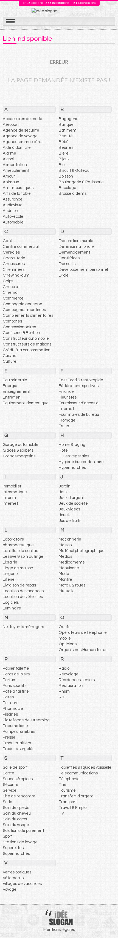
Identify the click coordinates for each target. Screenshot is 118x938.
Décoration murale (76, 241)
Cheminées (13, 270)
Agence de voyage (20, 136)
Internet (10, 503)
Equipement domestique (26, 403)
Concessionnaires (19, 327)
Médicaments (72, 562)
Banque (66, 125)
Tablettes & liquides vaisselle (85, 767)
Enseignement (16, 392)
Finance (66, 392)
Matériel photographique (82, 551)
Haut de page (107, 922)
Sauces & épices (18, 779)
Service (9, 790)
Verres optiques (17, 872)
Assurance (13, 199)
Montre (65, 579)
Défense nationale (76, 247)
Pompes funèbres (19, 732)
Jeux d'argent (72, 498)
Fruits (64, 426)
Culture (9, 361)
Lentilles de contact (21, 551)
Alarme (9, 153)
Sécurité (10, 785)
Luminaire (12, 608)
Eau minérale (15, 380)
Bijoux (64, 159)
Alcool (8, 159)
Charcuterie (14, 258)
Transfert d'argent (76, 796)
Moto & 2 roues (72, 585)
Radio (64, 668)
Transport (68, 802)
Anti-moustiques (18, 188)
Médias (65, 556)
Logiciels (11, 602)
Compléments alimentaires (28, 315)
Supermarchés (16, 854)
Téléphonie (69, 779)
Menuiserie (69, 568)
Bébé (64, 142)
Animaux (11, 182)
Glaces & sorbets (18, 450)
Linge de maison (18, 568)
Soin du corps (15, 819)
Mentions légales (59, 930)
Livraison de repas (19, 585)
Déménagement (74, 252)
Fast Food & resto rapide (81, 380)
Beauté (66, 136)
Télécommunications (78, 773)
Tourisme (67, 790)
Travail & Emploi (73, 808)
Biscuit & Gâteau (74, 171)
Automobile (13, 222)
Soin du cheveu (17, 813)
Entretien (12, 397)
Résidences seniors (77, 680)
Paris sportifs (14, 686)
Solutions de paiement (23, 831)
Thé (62, 785)
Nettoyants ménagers (23, 627)
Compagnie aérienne (22, 304)
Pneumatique (15, 726)
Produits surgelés (18, 749)
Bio (61, 165)
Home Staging (72, 445)
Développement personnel (83, 270)
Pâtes (8, 697)
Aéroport (11, 125)
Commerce (13, 298)
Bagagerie (68, 119)
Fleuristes (68, 397)
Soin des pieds (16, 808)
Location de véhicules (23, 597)
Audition (10, 211)
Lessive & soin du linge (23, 556)
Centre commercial (21, 247)
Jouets (65, 515)
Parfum (9, 680)
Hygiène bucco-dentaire (81, 462)
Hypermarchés (72, 468)
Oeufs (64, 627)
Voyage (9, 889)
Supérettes (13, 848)
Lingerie (10, 574)
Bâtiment (68, 130)
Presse (9, 737)
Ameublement (16, 171)
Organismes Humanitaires (83, 650)
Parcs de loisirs (16, 674)
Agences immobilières (23, 142)
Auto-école (13, 216)
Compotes (12, 321)
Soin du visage (16, 825)
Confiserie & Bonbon (21, 333)
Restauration (71, 686)
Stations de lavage (20, 842)
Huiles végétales (74, 456)
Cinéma (10, 293)
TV (61, 813)
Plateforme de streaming (26, 720)
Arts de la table (17, 193)
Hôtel (64, 450)
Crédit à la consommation (26, 350)
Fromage (67, 420)
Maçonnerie (70, 539)
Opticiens (68, 644)
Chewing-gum (16, 275)
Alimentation (15, 165)
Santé (8, 773)
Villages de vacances (22, 884)
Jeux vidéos (69, 509)
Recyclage (68, 674)
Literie (9, 579)
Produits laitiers (17, 743)
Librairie (10, 562)
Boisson (66, 176)
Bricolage (67, 188)
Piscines (10, 714)
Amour (9, 176)
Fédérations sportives (79, 386)
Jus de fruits (70, 521)
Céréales (11, 252)
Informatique (15, 492)
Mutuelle (67, 591)
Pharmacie (13, 709)
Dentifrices (69, 258)
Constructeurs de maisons (27, 344)
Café (7, 241)
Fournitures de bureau (79, 415)
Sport (8, 836)
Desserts (67, 264)
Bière (64, 153)
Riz (61, 697)
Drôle (64, 275)
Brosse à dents (72, 193)
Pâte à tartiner (16, 691)
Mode (64, 574)
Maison (65, 545)
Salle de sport (15, 767)
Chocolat (11, 287)
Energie (10, 386)
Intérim (9, 498)
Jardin (65, 486)
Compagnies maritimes (24, 310)
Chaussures (14, 264)
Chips (8, 281)
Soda (7, 802)
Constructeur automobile (26, 338)
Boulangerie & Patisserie (81, 182)
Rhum (64, 691)
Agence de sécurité (21, 130)
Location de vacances (23, 591)
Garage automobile (20, 445)
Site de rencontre (19, 796)
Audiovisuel (13, 205)
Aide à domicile (17, 148)
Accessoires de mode (22, 119)
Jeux (63, 492)
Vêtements (13, 878)
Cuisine (9, 356)
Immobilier (12, 486)
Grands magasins (19, 456)
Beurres (66, 148)
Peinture (11, 703)
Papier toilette (16, 668)
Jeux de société (73, 503)
